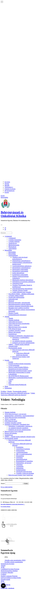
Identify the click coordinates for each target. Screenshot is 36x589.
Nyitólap (3, 391)
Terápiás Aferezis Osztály (20, 290)
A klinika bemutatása (14, 240)
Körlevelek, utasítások (7, 588)
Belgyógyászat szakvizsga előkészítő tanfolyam (15, 393)
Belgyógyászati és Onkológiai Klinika (13, 214)
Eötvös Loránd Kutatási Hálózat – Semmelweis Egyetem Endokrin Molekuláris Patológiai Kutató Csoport (20, 368)
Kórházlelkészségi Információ (17, 315)
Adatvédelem (12, 248)
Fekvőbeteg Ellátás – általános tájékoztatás (21, 294)
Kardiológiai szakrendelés (20, 275)
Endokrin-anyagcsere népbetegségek (23, 343)
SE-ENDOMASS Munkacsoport (18, 376)
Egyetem (7, 182)
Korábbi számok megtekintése (14, 562)
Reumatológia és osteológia (24, 461)
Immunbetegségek (21, 459)
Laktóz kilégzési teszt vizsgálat (21, 292)
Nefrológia (19, 457)
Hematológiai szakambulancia (21, 268)
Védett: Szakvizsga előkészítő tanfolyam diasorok (18, 394)
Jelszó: (3, 483)
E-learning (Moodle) (7, 572)
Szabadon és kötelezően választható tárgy (21, 336)
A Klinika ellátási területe (16, 295)
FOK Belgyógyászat (14, 329)
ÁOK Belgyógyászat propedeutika (18, 323)
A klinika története (14, 241)
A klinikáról (8, 236)
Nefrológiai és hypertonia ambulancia (23, 281)
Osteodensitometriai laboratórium (22, 288)
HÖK (2, 581)
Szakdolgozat (12, 334)
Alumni (3, 565)
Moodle (7, 185)
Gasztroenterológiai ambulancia (21, 266)
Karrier (7, 192)
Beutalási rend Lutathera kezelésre (18, 308)
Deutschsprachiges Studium (9, 571)
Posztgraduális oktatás (15, 348)
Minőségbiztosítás (13, 245)
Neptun (7, 183)
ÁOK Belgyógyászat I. (15, 322)
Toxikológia (19, 466)
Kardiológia (19, 447)
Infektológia (19, 468)
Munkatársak (12, 247)
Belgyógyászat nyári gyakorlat (17, 327)
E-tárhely (3, 574)
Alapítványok (12, 243)
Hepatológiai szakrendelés (20, 271)
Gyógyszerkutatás (13, 365)
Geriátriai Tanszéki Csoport (16, 330)
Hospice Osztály (13, 313)
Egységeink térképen (5, 506)
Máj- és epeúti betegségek (24, 454)
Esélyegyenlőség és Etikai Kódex (11, 578)
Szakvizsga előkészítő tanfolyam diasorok (22, 354)
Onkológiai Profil (17, 283)
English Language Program (9, 576)
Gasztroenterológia (22, 452)
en (5, 227)
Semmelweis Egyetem (7, 564)
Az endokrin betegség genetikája (22, 341)
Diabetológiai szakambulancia (21, 261)
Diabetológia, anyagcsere (23, 463)
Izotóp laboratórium (18, 273)
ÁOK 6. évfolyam (13, 325)
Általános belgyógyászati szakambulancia (19, 258)
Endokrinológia (21, 470)
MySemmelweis (9, 190)
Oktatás (7, 316)
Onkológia (19, 464)
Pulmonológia (20, 450)
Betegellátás (8, 250)
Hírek (6, 386)
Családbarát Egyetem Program (10, 569)
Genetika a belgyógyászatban (25, 473)
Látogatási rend (13, 299)
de (5, 229)
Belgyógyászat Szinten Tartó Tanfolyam (20, 475)
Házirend (11, 301)
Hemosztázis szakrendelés (20, 269)
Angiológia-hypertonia (23, 449)
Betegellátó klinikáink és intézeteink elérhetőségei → (13, 504)
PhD (9, 383)
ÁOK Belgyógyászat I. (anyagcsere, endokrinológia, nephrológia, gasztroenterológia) (19, 415)
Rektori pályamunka (14, 332)
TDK (10, 381)
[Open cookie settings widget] (3, 585)
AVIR (2, 567)
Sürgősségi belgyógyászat (24, 471)
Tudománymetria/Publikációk (17, 384)
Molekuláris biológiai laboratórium (22, 280)
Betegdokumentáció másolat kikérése (19, 304)
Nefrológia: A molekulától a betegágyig (20, 426)
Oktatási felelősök (13, 320)
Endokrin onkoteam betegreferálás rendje (20, 306)
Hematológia (20, 456)
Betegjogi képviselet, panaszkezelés (19, 302)
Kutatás (7, 360)
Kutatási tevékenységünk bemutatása (19, 363)
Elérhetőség (8, 388)
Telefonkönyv (9, 187)
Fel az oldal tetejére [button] (6, 487)
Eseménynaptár (5, 579)
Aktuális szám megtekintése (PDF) (15, 560)
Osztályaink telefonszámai (16, 297)
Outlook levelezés (10, 189)
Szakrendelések (13, 255)
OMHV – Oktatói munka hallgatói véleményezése (20, 436)
